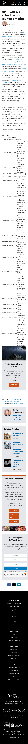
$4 (14, 511)
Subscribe (15, 568)
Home (15, 404)
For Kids (14, 616)
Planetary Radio (14, 628)
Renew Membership (14, 667)
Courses (14, 637)
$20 (13, 518)
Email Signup (14, 652)
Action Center (14, 649)
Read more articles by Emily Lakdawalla (18, 417)
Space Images (14, 631)
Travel (14, 677)
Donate (14, 385)
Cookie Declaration (14, 737)
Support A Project (14, 670)
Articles (20, 404)
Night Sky (14, 610)
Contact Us (19, 715)
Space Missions (14, 607)
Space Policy (14, 613)
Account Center (9, 715)
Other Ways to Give (14, 680)
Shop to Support (14, 674)
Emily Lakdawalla (18, 411)
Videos (14, 634)
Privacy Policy (24, 571)
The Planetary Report (14, 640)
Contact (14, 659)
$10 (14, 514)
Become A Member (14, 655)
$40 (13, 521)
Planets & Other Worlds (14, 603)
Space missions (15, 401)
